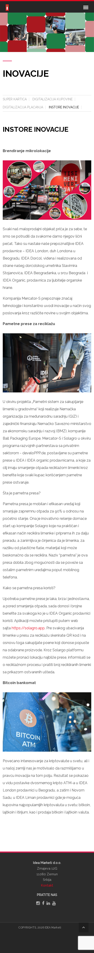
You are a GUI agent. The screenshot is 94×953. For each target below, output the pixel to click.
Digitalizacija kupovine (52, 99)
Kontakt (47, 885)
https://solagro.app (28, 628)
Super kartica (15, 99)
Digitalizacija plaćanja (23, 107)
